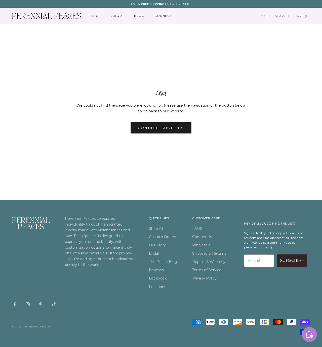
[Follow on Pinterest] (40, 304)
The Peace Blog (163, 261)
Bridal (154, 253)
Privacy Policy (204, 278)
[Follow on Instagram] (27, 304)
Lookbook (158, 278)
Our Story (157, 245)
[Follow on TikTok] (53, 304)
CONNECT (163, 16)
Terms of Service (206, 270)
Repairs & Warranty (208, 261)
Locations (157, 287)
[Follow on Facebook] (14, 304)
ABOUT (117, 16)
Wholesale (201, 245)
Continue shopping (161, 128)
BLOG (139, 16)
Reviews (156, 270)
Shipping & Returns (209, 253)
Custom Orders (162, 237)
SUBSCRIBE (292, 260)
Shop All (156, 228)
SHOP (96, 16)
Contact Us (202, 237)
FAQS (197, 228)
